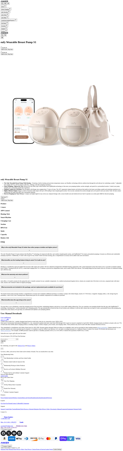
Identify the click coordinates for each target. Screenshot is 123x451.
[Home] (17, 1)
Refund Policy (13, 449)
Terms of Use (21, 345)
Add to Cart (4, 49)
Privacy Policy (21, 449)
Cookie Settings (57, 449)
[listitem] (3, 435)
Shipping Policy (5, 449)
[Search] (2, 3)
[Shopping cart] (5, 3)
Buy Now (10, 49)
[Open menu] (2, 37)
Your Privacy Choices (30, 449)
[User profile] (8, 3)
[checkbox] (2, 343)
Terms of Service (40, 449)
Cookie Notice (49, 449)
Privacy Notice (31, 345)
